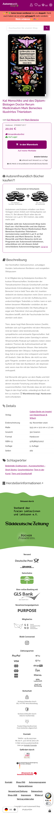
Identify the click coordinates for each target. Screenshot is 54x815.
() (39, 5)
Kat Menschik (13, 120)
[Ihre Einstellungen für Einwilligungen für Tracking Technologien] (49, 811)
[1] (42, 247)
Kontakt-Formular (30, 745)
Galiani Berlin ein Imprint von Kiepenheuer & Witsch (41, 414)
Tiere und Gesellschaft (21, 473)
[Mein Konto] (31, 5)
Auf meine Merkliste (27, 151)
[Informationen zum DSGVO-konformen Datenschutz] (27, 710)
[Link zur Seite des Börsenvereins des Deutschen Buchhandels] (27, 774)
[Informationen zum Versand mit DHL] (27, 568)
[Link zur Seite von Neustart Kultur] (27, 758)
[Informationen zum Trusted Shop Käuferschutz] (27, 722)
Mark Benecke (32, 120)
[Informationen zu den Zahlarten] (16, 657)
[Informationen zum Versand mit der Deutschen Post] (27, 561)
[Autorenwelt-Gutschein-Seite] (27, 583)
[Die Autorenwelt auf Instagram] (27, 644)
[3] (47, 247)
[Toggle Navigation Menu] (51, 5)
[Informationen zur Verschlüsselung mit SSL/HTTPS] (27, 698)
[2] (44, 247)
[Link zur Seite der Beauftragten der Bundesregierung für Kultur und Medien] (27, 770)
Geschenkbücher (25, 470)
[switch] (48, 803)
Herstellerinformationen (24, 483)
